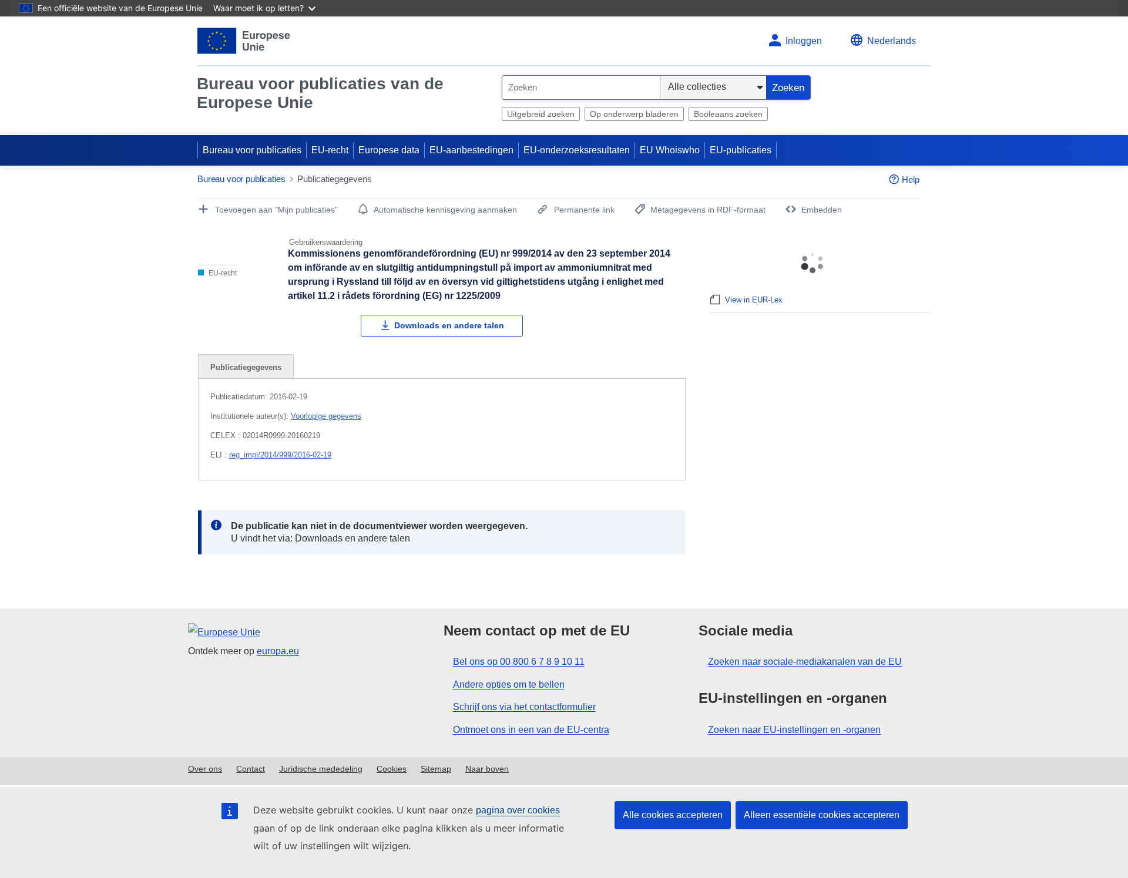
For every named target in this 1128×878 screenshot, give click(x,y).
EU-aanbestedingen (471, 150)
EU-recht (329, 150)
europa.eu (278, 651)
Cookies (392, 768)
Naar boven (487, 768)
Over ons (205, 768)
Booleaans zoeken (728, 114)
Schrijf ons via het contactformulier (524, 707)
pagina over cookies (518, 810)
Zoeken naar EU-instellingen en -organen (794, 730)
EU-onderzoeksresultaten (576, 150)
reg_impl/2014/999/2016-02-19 (280, 454)
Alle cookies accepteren (673, 815)
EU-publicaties (740, 150)
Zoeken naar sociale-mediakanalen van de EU (805, 662)
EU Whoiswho (670, 150)
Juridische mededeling (320, 768)
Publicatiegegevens (245, 367)
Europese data (388, 150)
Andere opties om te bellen (509, 684)
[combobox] (581, 87)
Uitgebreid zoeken (541, 114)
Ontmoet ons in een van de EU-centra (531, 730)
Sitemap (436, 768)
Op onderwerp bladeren (634, 114)
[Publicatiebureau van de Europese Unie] (244, 41)
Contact (250, 768)
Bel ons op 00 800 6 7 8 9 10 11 (519, 662)
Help (910, 179)
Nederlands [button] (891, 41)
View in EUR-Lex (754, 299)
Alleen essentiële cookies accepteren (821, 815)
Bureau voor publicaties (252, 150)
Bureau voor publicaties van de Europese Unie (320, 93)
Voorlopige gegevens (326, 416)
